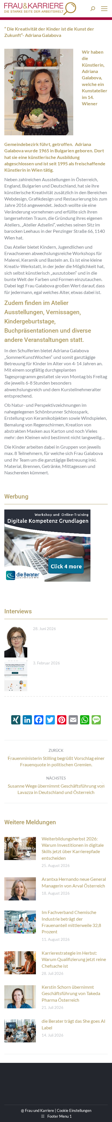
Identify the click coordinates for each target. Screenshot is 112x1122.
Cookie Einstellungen (74, 1110)
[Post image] (15, 642)
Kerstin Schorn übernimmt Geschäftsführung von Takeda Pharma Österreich (71, 993)
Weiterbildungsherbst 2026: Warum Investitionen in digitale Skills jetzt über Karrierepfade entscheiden (73, 848)
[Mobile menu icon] (104, 8)
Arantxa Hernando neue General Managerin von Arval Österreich (74, 882)
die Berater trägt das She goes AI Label (73, 1024)
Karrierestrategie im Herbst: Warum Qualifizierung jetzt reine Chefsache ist (74, 959)
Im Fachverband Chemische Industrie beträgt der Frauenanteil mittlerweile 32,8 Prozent (71, 921)
